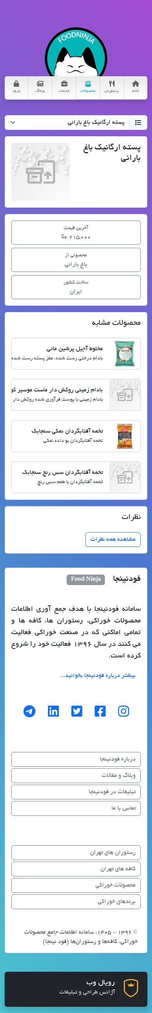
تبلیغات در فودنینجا (112, 792)
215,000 (77, 233)
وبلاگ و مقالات (119, 776)
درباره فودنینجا (118, 759)
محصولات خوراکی (115, 885)
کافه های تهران (118, 869)
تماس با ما (123, 808)
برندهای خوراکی (117, 902)
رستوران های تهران (113, 853)
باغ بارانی (76, 260)
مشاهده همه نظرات (113, 539)
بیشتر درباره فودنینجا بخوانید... (98, 676)
